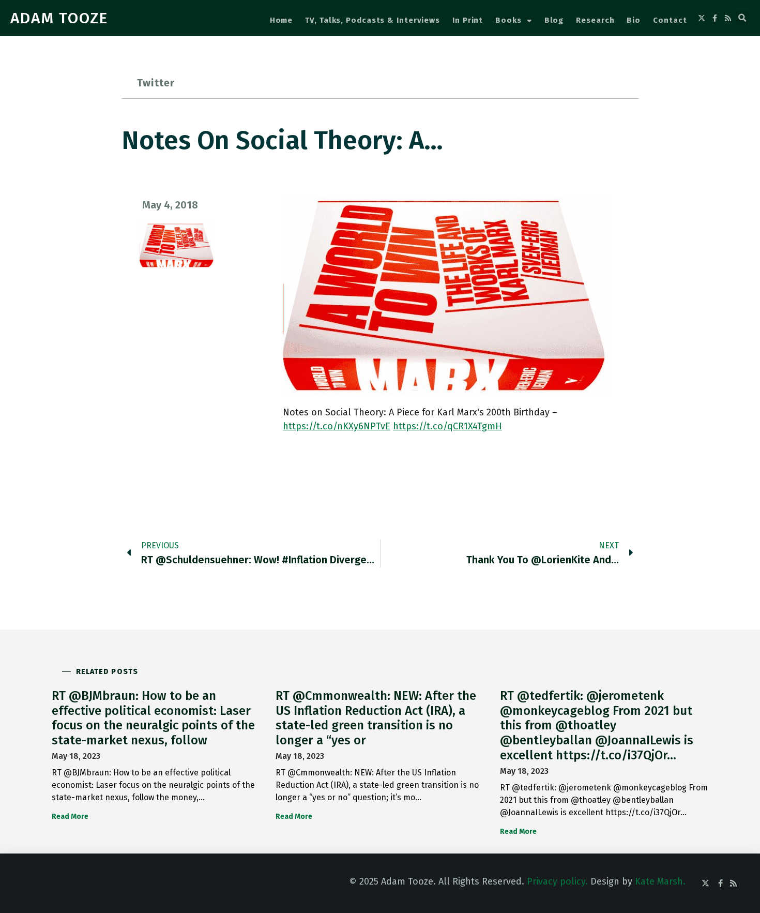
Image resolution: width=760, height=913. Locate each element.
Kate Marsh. (660, 881)
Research (595, 20)
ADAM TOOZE (59, 18)
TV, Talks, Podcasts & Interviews (372, 20)
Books (508, 20)
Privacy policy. (557, 881)
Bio (634, 20)
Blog (554, 20)
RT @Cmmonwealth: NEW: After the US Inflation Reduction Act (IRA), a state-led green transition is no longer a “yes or (376, 718)
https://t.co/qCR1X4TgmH (447, 426)
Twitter (156, 83)
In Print (467, 20)
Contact (670, 20)
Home (281, 20)
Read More (70, 816)
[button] (742, 18)
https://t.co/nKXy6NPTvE (336, 426)
